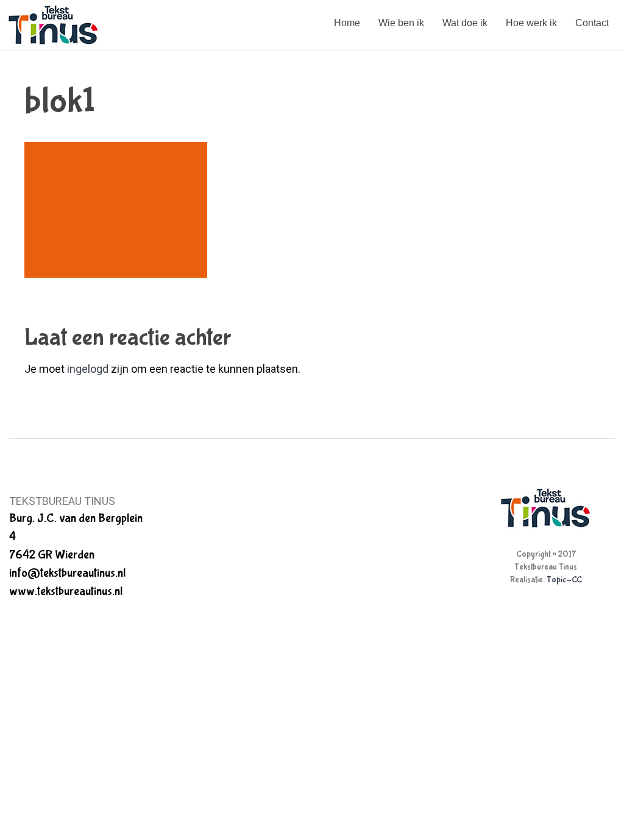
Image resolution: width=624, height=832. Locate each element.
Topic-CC (564, 580)
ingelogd (87, 368)
